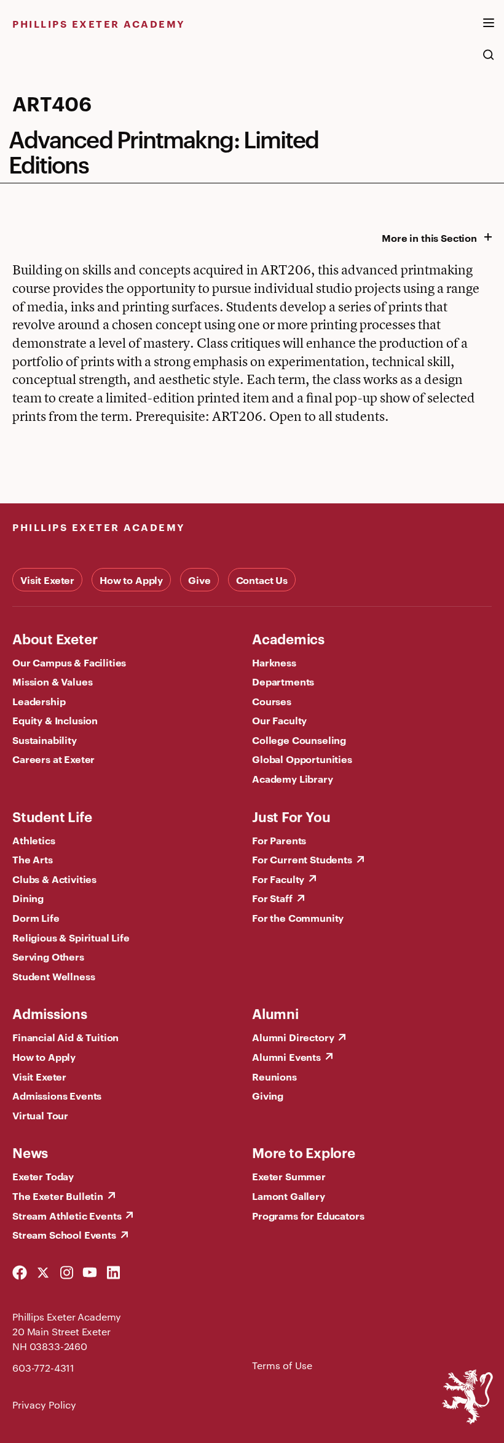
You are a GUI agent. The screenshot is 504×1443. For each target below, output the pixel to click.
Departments (283, 681)
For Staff (272, 898)
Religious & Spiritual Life (71, 937)
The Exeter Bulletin (57, 1195)
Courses (271, 701)
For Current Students (302, 859)
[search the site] (488, 61)
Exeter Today (43, 1176)
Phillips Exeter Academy (99, 23)
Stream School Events (64, 1234)
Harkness (274, 662)
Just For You (291, 816)
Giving (267, 1095)
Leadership (38, 701)
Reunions (274, 1076)
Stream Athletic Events (66, 1215)
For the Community (298, 917)
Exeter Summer (289, 1176)
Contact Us (262, 579)
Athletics (33, 840)
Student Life (52, 816)
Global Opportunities (302, 758)
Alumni (275, 1013)
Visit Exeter (47, 579)
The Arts (32, 859)
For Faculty (278, 878)
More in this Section (429, 237)
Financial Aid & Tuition (65, 1037)
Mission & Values (52, 681)
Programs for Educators (308, 1215)
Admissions (49, 1013)
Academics (288, 638)
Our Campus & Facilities (69, 662)
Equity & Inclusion (55, 720)
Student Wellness (53, 976)
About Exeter (54, 638)
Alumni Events (286, 1056)
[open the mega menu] (488, 30)
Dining (28, 898)
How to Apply (131, 579)
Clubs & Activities (54, 878)
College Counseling (299, 739)
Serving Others (48, 956)
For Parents (279, 840)
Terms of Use (282, 1365)
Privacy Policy (44, 1404)
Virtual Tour (40, 1115)
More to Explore (303, 1152)
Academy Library (292, 778)
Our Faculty (279, 720)
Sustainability (44, 739)
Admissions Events (56, 1095)
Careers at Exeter (53, 758)
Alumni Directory (293, 1037)
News (30, 1152)
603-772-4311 (43, 1367)
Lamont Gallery (288, 1195)
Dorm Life (36, 917)
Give (199, 579)
